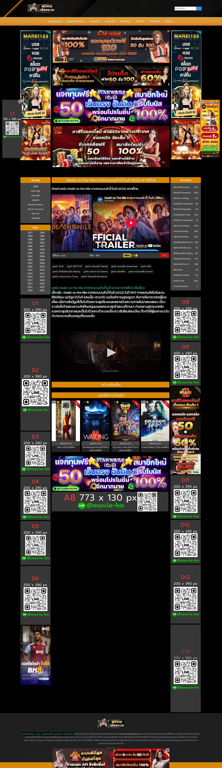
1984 (42, 236)
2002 (42, 253)
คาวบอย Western (180, 286)
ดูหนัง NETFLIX (74, 266)
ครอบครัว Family (180, 231)
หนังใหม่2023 (68, 733)
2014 (42, 273)
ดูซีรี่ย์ (35, 186)
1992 (42, 242)
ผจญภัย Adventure (182, 192)
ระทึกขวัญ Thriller (181, 275)
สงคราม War (178, 280)
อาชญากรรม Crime (181, 214)
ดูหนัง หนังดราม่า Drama (96, 271)
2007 (30, 263)
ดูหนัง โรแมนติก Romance (94, 276)
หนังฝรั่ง (35, 200)
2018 (42, 280)
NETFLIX (140, 21)
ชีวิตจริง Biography (182, 209)
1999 (42, 249)
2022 (42, 287)
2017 (30, 280)
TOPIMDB (35, 218)
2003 (30, 256)
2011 (30, 270)
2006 (42, 260)
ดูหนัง (38, 733)
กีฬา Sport (178, 269)
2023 (30, 290)
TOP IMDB (155, 21)
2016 (42, 276)
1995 (30, 246)
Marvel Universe (35, 204)
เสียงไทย (64, 443)
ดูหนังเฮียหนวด (28, 733)
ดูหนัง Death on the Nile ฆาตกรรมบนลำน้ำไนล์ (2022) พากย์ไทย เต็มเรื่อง (98, 287)
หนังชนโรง (95, 21)
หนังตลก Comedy (181, 198)
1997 (42, 246)
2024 (42, 290)
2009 (30, 266)
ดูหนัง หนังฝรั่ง (118, 271)
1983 (30, 236)
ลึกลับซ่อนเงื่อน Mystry (183, 253)
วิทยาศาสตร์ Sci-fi (181, 264)
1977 (30, 232)
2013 (30, 273)
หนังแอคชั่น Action (76, 21)
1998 (30, 249)
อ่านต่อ (112, 748)
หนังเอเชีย (110, 21)
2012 (42, 270)
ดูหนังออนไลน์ (55, 21)
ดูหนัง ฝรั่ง (146, 266)
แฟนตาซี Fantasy (180, 236)
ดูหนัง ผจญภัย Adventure (124, 266)
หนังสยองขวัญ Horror (183, 242)
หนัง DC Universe (35, 209)
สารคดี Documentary (183, 220)
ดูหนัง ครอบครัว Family (96, 266)
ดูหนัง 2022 (58, 266)
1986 (30, 239)
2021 (30, 287)
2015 (30, 276)
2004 (42, 256)
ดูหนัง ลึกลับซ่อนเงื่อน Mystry (66, 271)
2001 (30, 253)
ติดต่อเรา (169, 21)
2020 (42, 283)
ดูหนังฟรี (58, 733)
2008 (42, 263)
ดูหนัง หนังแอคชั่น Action (141, 271)
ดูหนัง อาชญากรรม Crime (65, 276)
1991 (30, 242)
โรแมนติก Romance (182, 258)
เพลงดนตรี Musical (182, 247)
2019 (30, 283)
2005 (30, 260)
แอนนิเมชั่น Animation (183, 203)
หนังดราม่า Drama (181, 225)
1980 (42, 232)
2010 (42, 266)
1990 (42, 239)
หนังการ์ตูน (125, 21)
